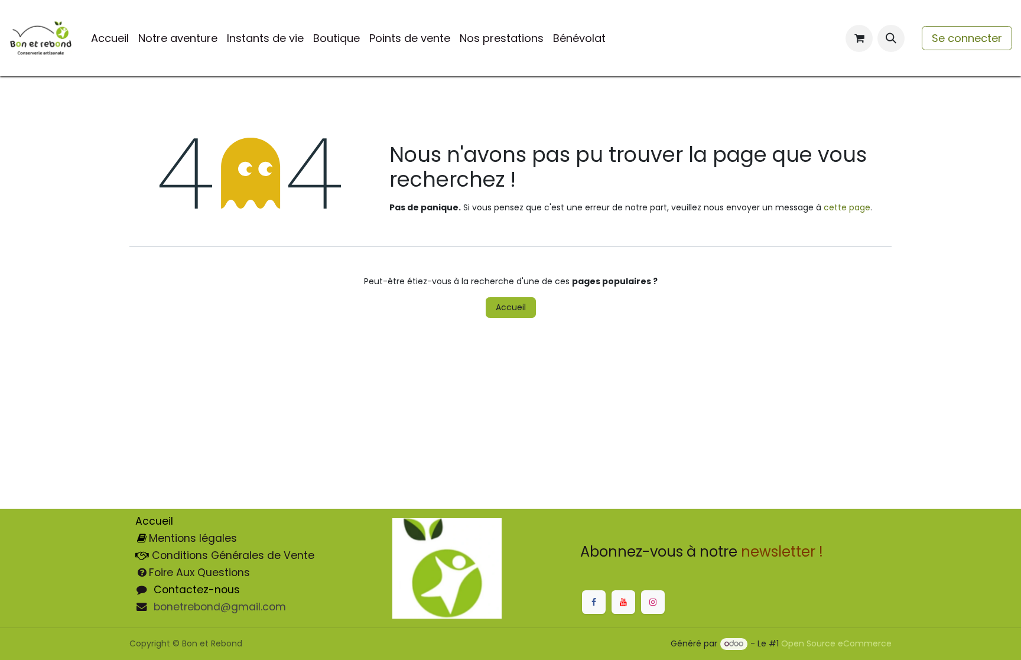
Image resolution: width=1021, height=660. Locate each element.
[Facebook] (594, 602)
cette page (847, 207)
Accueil (511, 307)
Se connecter (967, 38)
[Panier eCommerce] (859, 38)
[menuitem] (110, 38)
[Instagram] (653, 602)
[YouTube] (623, 602)
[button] (891, 38)
